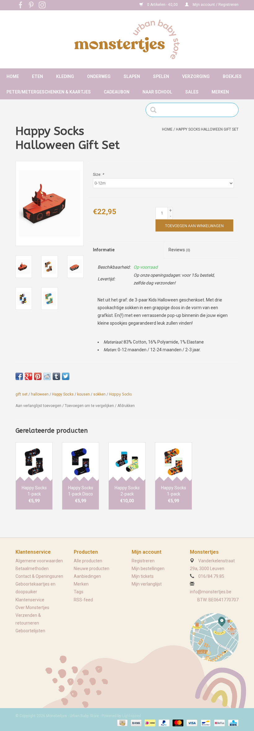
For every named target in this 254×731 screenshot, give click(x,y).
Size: (98, 174)
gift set (21, 394)
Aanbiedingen (87, 576)
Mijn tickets (143, 576)
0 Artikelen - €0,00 (162, 4)
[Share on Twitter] (65, 376)
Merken (220, 91)
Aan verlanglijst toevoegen (38, 406)
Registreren (143, 560)
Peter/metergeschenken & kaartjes (49, 91)
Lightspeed (131, 716)
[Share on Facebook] (19, 376)
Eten (37, 76)
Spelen (161, 76)
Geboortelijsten (30, 630)
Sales (192, 91)
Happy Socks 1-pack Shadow (173, 491)
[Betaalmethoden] (122, 722)
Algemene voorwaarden (39, 560)
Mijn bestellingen (148, 568)
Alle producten (88, 560)
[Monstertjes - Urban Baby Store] (127, 39)
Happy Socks (63, 394)
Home (13, 76)
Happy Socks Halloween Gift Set (207, 129)
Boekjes (232, 76)
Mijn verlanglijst (147, 584)
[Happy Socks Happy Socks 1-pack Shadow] (173, 461)
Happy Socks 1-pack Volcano (34, 491)
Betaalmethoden (32, 568)
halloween (40, 394)
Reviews (179, 249)
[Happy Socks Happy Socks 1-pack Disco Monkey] (80, 461)
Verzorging (196, 76)
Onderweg (99, 76)
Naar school (157, 91)
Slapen (132, 76)
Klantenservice (29, 599)
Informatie (104, 249)
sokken (99, 394)
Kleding (65, 76)
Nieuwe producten (91, 568)
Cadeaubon (116, 91)
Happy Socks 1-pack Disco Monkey (80, 491)
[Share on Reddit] (47, 376)
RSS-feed (83, 599)
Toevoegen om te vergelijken (90, 406)
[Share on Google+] (28, 376)
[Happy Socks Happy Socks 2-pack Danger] (127, 461)
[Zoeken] (155, 110)
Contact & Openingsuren (39, 576)
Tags (78, 591)
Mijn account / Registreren (215, 4)
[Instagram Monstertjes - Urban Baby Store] (42, 5)
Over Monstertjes (32, 607)
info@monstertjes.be (210, 591)
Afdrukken (126, 406)
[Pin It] (38, 376)
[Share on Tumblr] (56, 376)
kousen (83, 394)
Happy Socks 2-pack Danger (127, 491)
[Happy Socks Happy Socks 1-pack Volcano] (34, 461)
